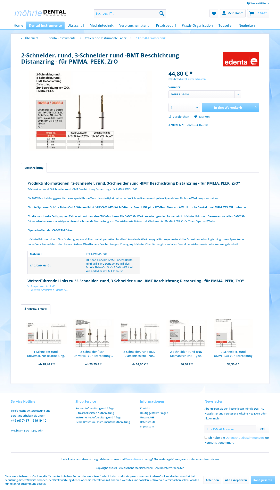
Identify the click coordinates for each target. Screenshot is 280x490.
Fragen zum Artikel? (42, 286)
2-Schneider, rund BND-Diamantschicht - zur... (139, 354)
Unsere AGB (147, 417)
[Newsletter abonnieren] (262, 429)
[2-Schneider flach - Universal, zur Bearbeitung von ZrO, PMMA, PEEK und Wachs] (93, 333)
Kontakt (145, 408)
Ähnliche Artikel (35, 309)
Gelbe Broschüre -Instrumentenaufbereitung (102, 422)
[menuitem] (130, 13)
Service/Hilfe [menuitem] (258, 3)
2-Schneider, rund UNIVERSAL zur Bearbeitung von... (233, 354)
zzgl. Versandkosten (194, 79)
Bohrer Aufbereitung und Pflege (94, 408)
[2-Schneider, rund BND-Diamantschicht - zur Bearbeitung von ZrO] (140, 333)
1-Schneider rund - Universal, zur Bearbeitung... (46, 354)
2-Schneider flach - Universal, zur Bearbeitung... (93, 354)
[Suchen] (161, 13)
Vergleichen (180, 117)
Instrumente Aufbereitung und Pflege (98, 417)
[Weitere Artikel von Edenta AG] (241, 59)
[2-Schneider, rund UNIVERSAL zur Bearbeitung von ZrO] (233, 333)
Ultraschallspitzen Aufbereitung (94, 413)
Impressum (147, 426)
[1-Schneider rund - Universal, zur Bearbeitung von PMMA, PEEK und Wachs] (46, 333)
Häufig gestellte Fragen (154, 413)
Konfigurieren (262, 480)
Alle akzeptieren (236, 480)
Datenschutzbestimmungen (245, 438)
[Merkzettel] (213, 13)
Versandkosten (134, 459)
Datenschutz (147, 422)
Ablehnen (212, 480)
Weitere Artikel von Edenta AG (48, 290)
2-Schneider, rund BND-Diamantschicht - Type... (186, 354)
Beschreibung (33, 168)
